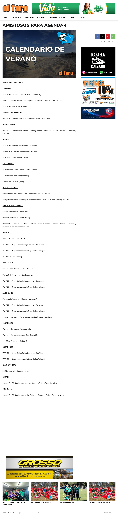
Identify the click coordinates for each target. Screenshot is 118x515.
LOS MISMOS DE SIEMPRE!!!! (42, 502)
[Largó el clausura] (73, 491)
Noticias (17, 17)
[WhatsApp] (113, 36)
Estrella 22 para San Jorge (99, 502)
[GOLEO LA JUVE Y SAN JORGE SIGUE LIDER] (16, 491)
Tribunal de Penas (57, 17)
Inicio (6, 17)
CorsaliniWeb (107, 513)
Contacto (83, 17)
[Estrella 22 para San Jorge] (102, 491)
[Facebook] (97, 36)
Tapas (72, 17)
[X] (102, 36)
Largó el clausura (67, 502)
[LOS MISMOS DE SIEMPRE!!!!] (44, 491)
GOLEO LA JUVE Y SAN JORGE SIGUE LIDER (14, 503)
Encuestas (29, 17)
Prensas (41, 17)
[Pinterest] (108, 36)
